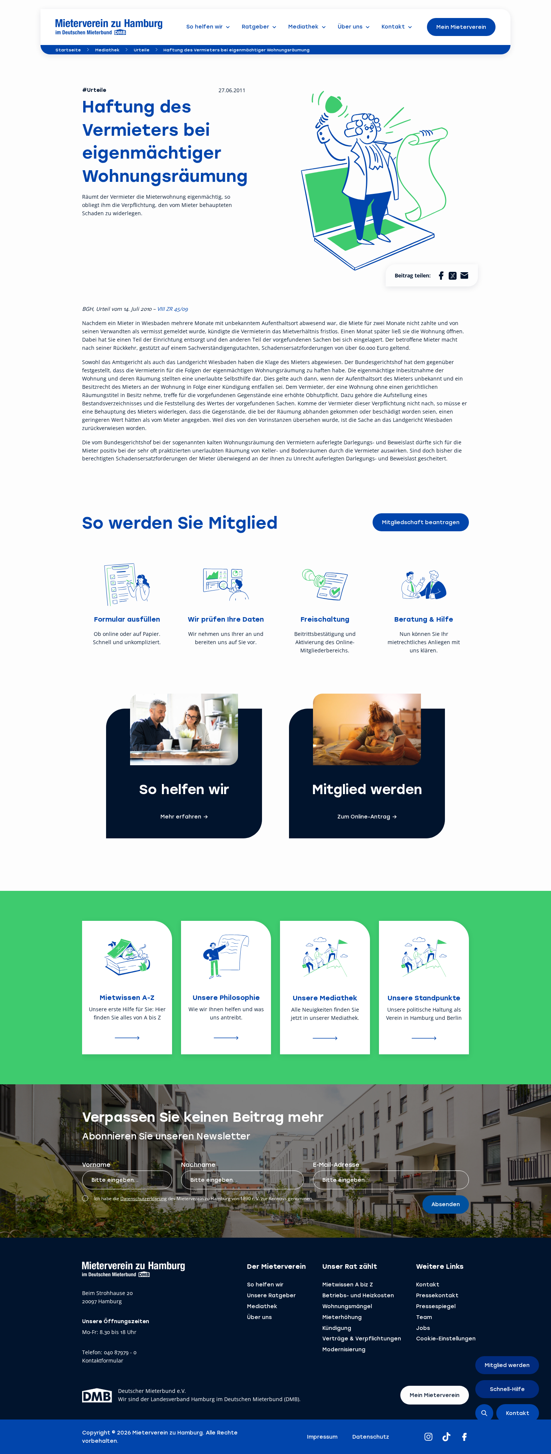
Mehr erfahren (180, 817)
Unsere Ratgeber (271, 1295)
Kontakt (427, 1284)
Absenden (445, 1204)
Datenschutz (370, 1436)
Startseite (68, 50)
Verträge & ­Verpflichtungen (361, 1338)
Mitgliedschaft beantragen (421, 522)
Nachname (198, 1164)
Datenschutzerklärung (143, 1198)
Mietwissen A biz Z (347, 1284)
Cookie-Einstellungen (446, 1338)
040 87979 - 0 (120, 1352)
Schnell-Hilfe (507, 1389)
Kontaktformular (102, 1361)
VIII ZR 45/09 (172, 308)
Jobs (423, 1327)
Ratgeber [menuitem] (255, 26)
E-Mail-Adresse (336, 1164)
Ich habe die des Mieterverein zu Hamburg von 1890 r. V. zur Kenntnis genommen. (203, 1198)
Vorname (96, 1164)
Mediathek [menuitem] (303, 26)
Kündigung (336, 1327)
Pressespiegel (435, 1306)
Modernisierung (343, 1349)
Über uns (259, 1317)
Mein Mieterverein (461, 26)
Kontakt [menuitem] (393, 26)
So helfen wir (265, 1284)
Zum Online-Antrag (363, 817)
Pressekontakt (437, 1295)
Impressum (322, 1436)
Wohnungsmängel (347, 1306)
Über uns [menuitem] (350, 26)
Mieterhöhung (342, 1317)
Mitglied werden (507, 1365)
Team (424, 1317)
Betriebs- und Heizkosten (358, 1295)
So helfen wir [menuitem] (204, 26)
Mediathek (107, 50)
